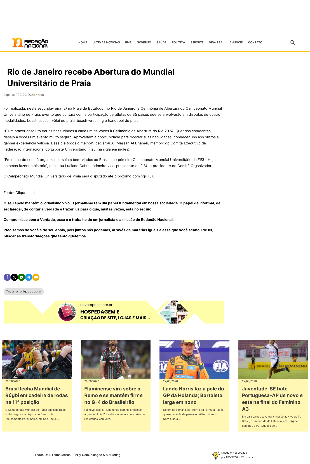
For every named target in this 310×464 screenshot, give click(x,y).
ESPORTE (197, 42)
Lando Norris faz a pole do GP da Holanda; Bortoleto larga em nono (193, 395)
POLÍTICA (178, 42)
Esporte (9, 95)
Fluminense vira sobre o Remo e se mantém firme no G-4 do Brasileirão (113, 395)
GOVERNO (144, 42)
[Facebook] (7, 277)
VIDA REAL (216, 42)
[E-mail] (35, 277)
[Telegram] (28, 277)
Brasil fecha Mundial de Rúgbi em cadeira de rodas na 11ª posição (36, 395)
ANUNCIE (236, 42)
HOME (82, 42)
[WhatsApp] (21, 277)
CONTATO (255, 42)
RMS (128, 42)
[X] (14, 277)
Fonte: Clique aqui (19, 193)
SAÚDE (161, 42)
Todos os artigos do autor (23, 291)
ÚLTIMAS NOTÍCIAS (106, 42)
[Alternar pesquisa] (292, 42)
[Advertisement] (262, 133)
